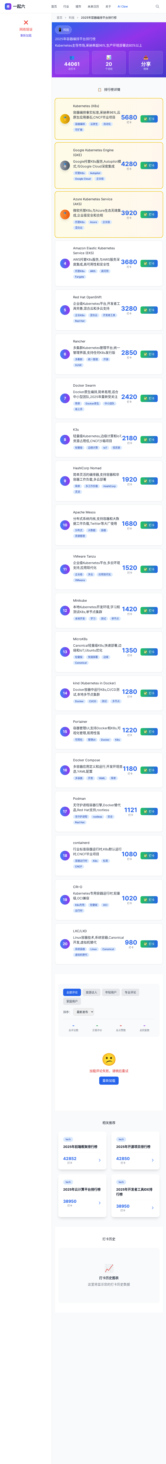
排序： (67, 1012)
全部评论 (72, 992)
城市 (78, 6)
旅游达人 (91, 992)
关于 (108, 6)
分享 (146, 64)
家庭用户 (72, 1001)
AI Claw (123, 6)
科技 (71, 17)
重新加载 (26, 35)
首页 (54, 6)
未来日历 (93, 6)
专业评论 (130, 992)
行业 (66, 6)
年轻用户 (111, 992)
